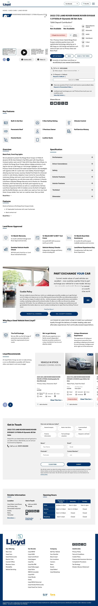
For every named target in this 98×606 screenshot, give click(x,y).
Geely (30, 579)
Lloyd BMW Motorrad (34, 582)
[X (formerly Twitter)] (82, 545)
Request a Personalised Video (62, 87)
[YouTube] (85, 545)
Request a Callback (58, 76)
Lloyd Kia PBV (32, 564)
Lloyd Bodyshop (55, 572)
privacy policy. (44, 474)
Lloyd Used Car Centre (35, 587)
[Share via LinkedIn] (66, 103)
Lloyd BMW (31, 551)
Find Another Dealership (29, 519)
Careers (52, 561)
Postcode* (44, 451)
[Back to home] (7, 3)
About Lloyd (53, 556)
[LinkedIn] (79, 545)
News (52, 564)
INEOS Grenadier (33, 572)
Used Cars (13, 10)
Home (5, 10)
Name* (43, 443)
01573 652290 (63, 68)
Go (88, 300)
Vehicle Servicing (11, 569)
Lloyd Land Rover (33, 556)
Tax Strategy (76, 564)
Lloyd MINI (31, 554)
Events (52, 567)
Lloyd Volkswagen (33, 567)
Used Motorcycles (11, 556)
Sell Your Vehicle (55, 551)
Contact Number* (72, 451)
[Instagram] (76, 545)
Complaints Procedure (79, 561)
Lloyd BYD (31, 574)
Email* (69, 443)
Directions (10, 517)
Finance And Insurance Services (82, 559)
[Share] (51, 103)
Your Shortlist (54, 554)
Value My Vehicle (59, 95)
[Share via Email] (55, 103)
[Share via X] (62, 103)
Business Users (10, 564)
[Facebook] (73, 545)
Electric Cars (10, 559)
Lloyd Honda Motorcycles (36, 584)
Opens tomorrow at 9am (66, 70)
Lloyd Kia (31, 561)
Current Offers (10, 561)
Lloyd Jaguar (32, 559)
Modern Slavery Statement (80, 567)
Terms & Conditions (78, 554)
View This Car (55, 400)
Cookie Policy (76, 556)
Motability (9, 567)
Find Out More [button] (48, 309)
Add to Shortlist (75, 35)
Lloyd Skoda (32, 577)
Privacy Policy (76, 551)
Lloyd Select (53, 569)
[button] (34, 314)
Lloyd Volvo (31, 569)
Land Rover (22, 10)
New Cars (9, 551)
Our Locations (54, 559)
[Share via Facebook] (59, 103)
